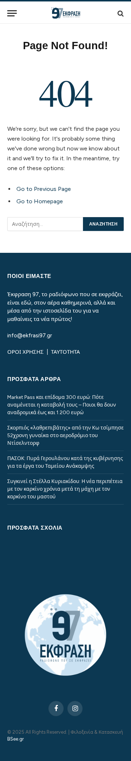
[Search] (120, 13)
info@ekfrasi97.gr (29, 335)
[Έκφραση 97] (65, 13)
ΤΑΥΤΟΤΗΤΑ (65, 352)
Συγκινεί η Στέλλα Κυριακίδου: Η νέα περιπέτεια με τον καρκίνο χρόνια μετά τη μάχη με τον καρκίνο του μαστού (65, 489)
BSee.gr (15, 739)
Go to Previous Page (43, 188)
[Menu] (12, 13)
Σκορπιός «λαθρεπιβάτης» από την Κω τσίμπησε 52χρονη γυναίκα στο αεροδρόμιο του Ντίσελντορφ (65, 435)
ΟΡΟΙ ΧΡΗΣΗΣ (26, 352)
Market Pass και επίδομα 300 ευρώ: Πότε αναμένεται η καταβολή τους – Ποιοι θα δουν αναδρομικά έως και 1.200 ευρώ (61, 405)
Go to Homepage (39, 201)
